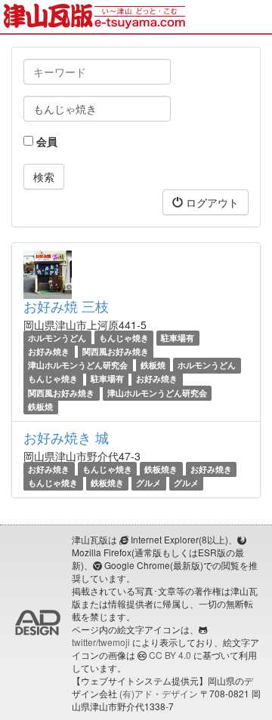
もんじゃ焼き (124, 337)
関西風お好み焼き (115, 351)
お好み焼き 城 (66, 437)
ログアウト (211, 202)
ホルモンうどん (57, 337)
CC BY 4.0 (170, 654)
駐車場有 (177, 337)
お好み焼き (49, 351)
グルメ (148, 482)
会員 (45, 141)
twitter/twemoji (101, 641)
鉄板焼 (153, 365)
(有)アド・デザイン (158, 693)
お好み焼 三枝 (66, 305)
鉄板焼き (161, 469)
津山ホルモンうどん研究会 (78, 365)
